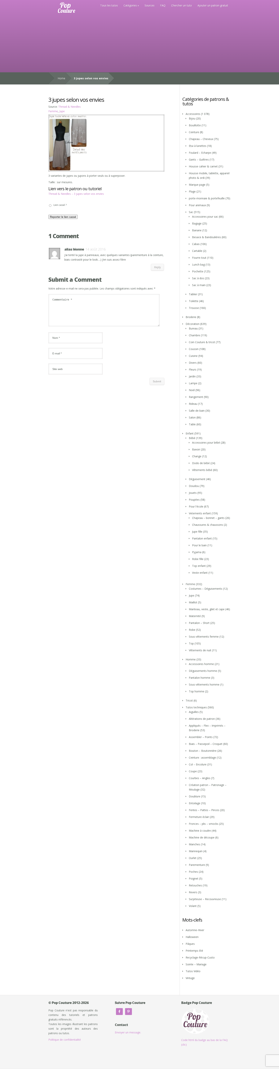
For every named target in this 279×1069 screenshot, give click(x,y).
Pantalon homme (199, 677)
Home (61, 78)
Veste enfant (200, 572)
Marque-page (197, 184)
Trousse (194, 308)
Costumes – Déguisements (205, 588)
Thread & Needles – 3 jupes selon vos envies (76, 194)
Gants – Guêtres (199, 159)
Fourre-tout (199, 257)
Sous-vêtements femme (204, 636)
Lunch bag (198, 264)
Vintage (190, 978)
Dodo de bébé (201, 463)
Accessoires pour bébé (206, 442)
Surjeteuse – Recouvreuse (205, 899)
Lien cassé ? (60, 205)
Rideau (193, 404)
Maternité (195, 616)
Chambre (194, 335)
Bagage (197, 223)
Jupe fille (197, 531)
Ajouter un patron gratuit (213, 5)
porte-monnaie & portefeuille (207, 198)
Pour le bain (199, 545)
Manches (194, 844)
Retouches (195, 885)
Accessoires (193, 114)
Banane (197, 230)
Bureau (193, 328)
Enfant (190, 433)
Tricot (189, 700)
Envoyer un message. (128, 1032)
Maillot (193, 602)
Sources (149, 5)
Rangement (196, 397)
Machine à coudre (200, 830)
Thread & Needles (69, 106)
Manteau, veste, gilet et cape (207, 609)
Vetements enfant (200, 513)
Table (192, 424)
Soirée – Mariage (196, 964)
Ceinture (194, 132)
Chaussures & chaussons (207, 525)
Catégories (130, 5)
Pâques (190, 944)
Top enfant (199, 566)
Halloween (192, 937)
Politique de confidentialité (64, 1039)
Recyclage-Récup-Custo (200, 957)
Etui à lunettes (197, 146)
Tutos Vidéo (193, 971)
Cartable (197, 251)
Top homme (196, 691)
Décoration (192, 324)
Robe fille (197, 559)
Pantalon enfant (202, 538)
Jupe (62, 111)
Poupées (194, 499)
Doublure (194, 796)
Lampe (193, 383)
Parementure (197, 865)
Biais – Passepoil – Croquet (205, 744)
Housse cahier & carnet (203, 166)
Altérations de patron (202, 719)
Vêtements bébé (202, 470)
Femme (53, 111)
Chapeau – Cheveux (201, 139)
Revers (193, 892)
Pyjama (196, 552)
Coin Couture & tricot (202, 342)
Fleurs (192, 369)
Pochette (197, 271)
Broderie (191, 317)
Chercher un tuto (181, 5)
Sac (191, 212)
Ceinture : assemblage (202, 757)
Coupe (193, 771)
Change (196, 456)
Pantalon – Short (199, 623)
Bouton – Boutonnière (203, 750)
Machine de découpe (201, 837)
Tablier (193, 294)
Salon (192, 417)
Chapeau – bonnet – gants (208, 518)
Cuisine (193, 356)
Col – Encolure (197, 764)
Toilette (193, 301)
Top (191, 643)
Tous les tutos (109, 5)
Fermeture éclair (199, 817)
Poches (193, 871)
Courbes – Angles (199, 778)
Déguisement (197, 479)
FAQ (163, 5)
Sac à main (199, 285)
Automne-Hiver (195, 930)
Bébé (192, 438)
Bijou (192, 118)
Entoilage (194, 803)
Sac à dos (198, 278)
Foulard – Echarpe (200, 152)
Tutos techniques (196, 707)
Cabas (196, 244)
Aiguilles (194, 712)
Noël (192, 390)
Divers (193, 362)
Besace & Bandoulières (206, 237)
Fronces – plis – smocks (203, 824)
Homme (191, 659)
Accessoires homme (201, 664)
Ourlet (192, 858)
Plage (192, 191)
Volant (193, 906)
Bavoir (196, 449)
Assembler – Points (201, 737)
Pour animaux (197, 205)
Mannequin (196, 851)
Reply (157, 267)
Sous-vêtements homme (204, 684)
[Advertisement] (139, 43)
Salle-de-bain (197, 410)
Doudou (194, 486)
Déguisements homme (203, 671)
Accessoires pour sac (205, 216)
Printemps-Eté (194, 950)
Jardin (192, 376)
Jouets (193, 493)
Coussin (194, 349)
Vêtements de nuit (200, 650)
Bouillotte (195, 125)
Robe (192, 630)
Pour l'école (196, 506)
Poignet (193, 878)
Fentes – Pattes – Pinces (204, 810)
